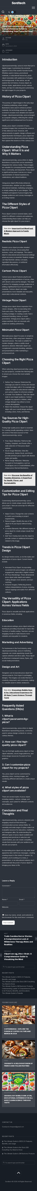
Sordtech (18, 3)
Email (21, 899)
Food (6, 1026)
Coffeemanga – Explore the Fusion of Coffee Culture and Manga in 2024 (17, 1031)
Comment (6, 886)
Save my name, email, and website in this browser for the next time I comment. (18, 916)
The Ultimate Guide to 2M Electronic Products (17, 986)
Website (5, 907)
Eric (7, 40)
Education (7, 1092)
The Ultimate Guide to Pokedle (12, 993)
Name (5, 899)
